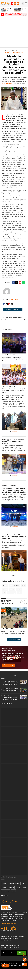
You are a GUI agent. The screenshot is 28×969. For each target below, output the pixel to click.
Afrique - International (13, 51)
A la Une (3, 610)
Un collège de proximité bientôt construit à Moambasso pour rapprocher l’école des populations (13, 397)
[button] (23, 15)
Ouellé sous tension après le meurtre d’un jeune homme (23, 11)
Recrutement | (4, 938)
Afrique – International (14, 585)
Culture (23, 585)
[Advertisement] (14, 32)
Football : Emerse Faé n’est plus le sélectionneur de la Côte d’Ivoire (10, 11)
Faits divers (12, 589)
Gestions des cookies (6, 940)
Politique (19, 589)
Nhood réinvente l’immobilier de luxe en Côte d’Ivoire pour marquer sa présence (13, 536)
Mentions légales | (5, 936)
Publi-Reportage (11, 593)
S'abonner (21, 953)
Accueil (4, 51)
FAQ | (11, 936)
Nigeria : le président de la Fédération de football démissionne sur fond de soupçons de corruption (10, 683)
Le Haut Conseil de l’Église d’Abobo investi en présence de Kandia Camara (10, 698)
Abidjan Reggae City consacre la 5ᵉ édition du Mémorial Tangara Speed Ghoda (12, 359)
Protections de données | (19, 936)
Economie (5, 589)
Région (4, 593)
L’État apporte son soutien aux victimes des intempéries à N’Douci (13, 441)
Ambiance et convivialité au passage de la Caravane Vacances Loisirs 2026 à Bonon (13, 390)
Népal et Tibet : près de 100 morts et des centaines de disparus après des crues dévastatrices (13, 633)
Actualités (5, 585)
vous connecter (13, 320)
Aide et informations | (13, 938)
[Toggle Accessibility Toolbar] (24, 959)
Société (19, 593)
